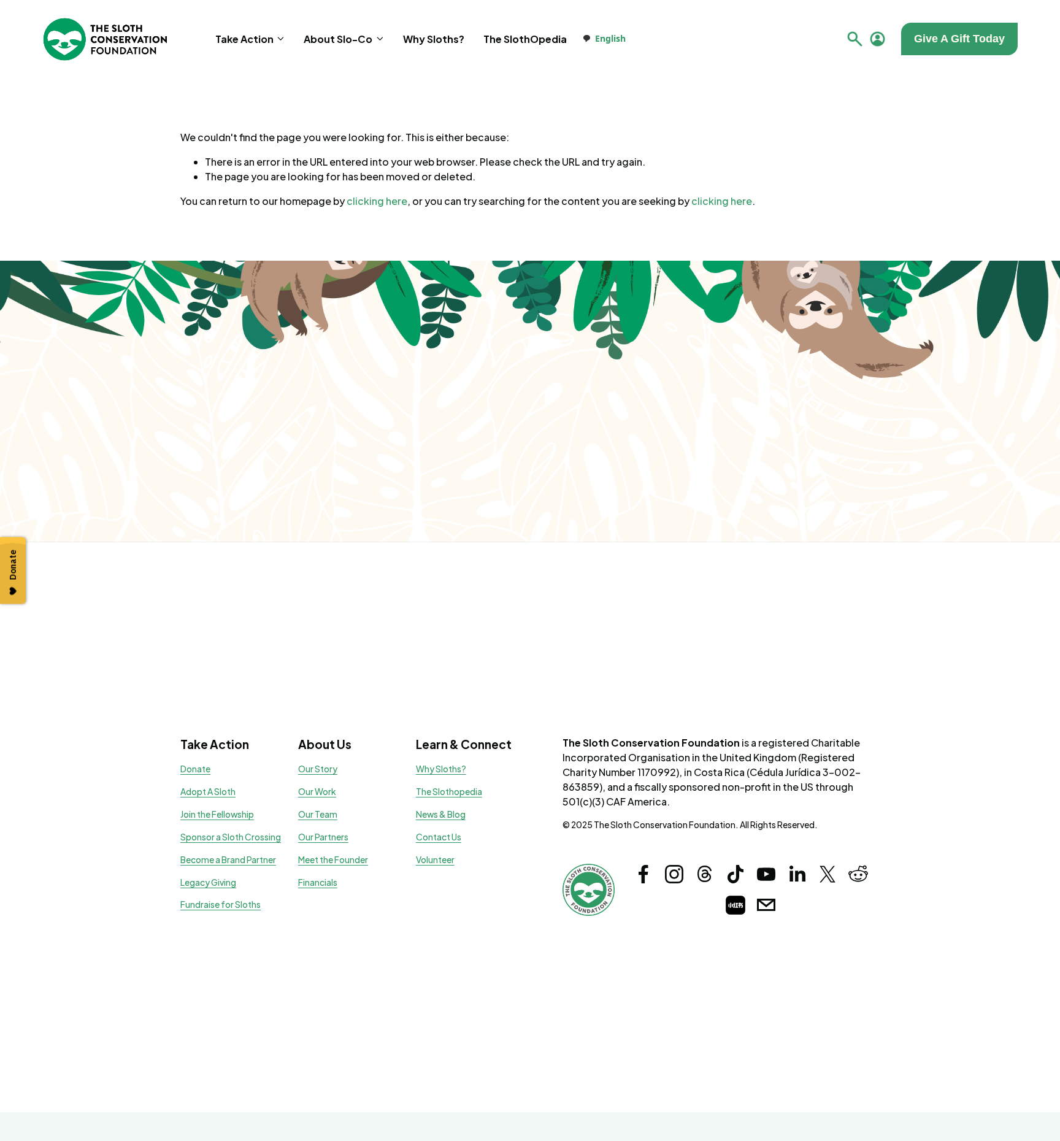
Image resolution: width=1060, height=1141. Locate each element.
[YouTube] (766, 874)
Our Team (317, 814)
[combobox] (604, 39)
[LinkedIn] (797, 874)
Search (854, 39)
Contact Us (438, 837)
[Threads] (705, 874)
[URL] (735, 905)
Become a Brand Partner (228, 860)
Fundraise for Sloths (220, 904)
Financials (317, 882)
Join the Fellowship (217, 814)
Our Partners (323, 837)
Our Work (317, 791)
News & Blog (441, 814)
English (610, 38)
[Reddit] (858, 874)
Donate (195, 769)
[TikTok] (735, 874)
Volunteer (435, 860)
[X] (827, 874)
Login (877, 39)
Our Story (317, 769)
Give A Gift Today (959, 39)
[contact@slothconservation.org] (766, 905)
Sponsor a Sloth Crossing (230, 837)
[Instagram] (674, 874)
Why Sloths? (433, 39)
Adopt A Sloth (208, 791)
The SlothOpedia (525, 39)
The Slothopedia (449, 791)
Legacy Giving (208, 882)
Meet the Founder (333, 860)
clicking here (377, 200)
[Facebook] (643, 874)
